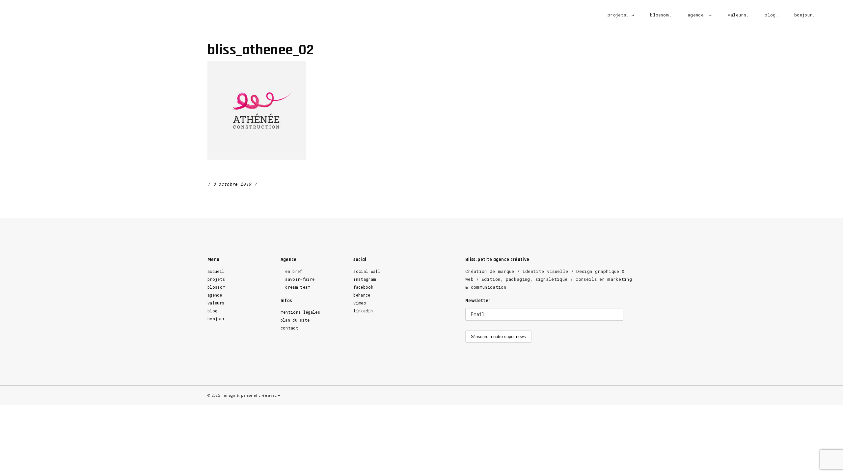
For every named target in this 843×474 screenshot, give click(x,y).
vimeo (359, 302)
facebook (363, 287)
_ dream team (296, 287)
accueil (215, 271)
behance (361, 295)
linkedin (363, 310)
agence (214, 295)
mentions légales (300, 312)
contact (289, 327)
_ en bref (291, 271)
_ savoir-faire (298, 279)
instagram (364, 279)
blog (212, 310)
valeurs (215, 302)
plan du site (295, 320)
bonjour (216, 318)
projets (216, 279)
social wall (366, 271)
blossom (216, 287)
